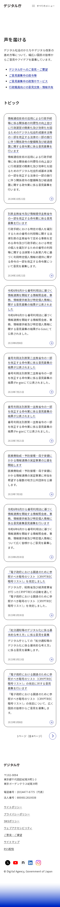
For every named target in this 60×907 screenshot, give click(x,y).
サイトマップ (12, 842)
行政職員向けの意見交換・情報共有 (31, 87)
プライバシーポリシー (17, 814)
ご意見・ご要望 (13, 835)
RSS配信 (9, 849)
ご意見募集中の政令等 (23, 75)
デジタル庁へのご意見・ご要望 (28, 69)
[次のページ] (52, 736)
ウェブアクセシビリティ (18, 828)
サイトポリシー (13, 807)
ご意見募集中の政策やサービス (28, 81)
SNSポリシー (12, 821)
